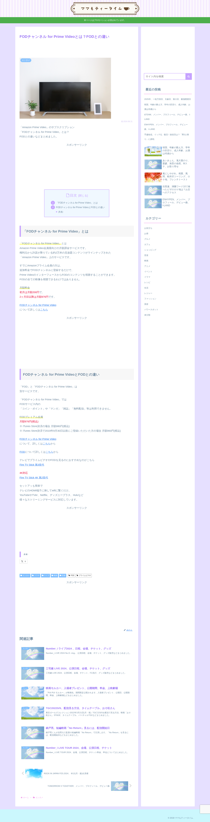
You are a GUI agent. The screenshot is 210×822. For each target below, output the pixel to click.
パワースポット (151, 309)
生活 (146, 288)
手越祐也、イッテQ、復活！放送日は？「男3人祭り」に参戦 (166, 136)
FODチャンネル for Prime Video (38, 305)
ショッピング (150, 250)
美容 (146, 304)
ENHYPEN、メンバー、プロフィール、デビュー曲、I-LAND (166, 126)
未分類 (147, 315)
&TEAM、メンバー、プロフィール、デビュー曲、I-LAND (167, 116)
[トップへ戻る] (206, 818)
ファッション (150, 299)
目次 (73, 195)
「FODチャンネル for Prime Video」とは (77, 202)
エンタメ (26, 575)
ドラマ (36, 575)
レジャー (148, 293)
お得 (146, 233)
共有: (60, 212)
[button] (188, 76)
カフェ (147, 244)
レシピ (147, 282)
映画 (55, 575)
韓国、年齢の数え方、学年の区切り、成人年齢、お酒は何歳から (167, 106)
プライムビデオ (85, 575)
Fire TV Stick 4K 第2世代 (34, 477)
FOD (22, 451)
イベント (148, 271)
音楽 (63, 575)
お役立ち (148, 228)
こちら (44, 309)
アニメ (147, 266)
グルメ (147, 239)
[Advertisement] (77, 47)
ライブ (46, 575)
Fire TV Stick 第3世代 (32, 464)
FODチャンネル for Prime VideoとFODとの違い (80, 207)
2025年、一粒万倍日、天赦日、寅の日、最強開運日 (167, 99)
